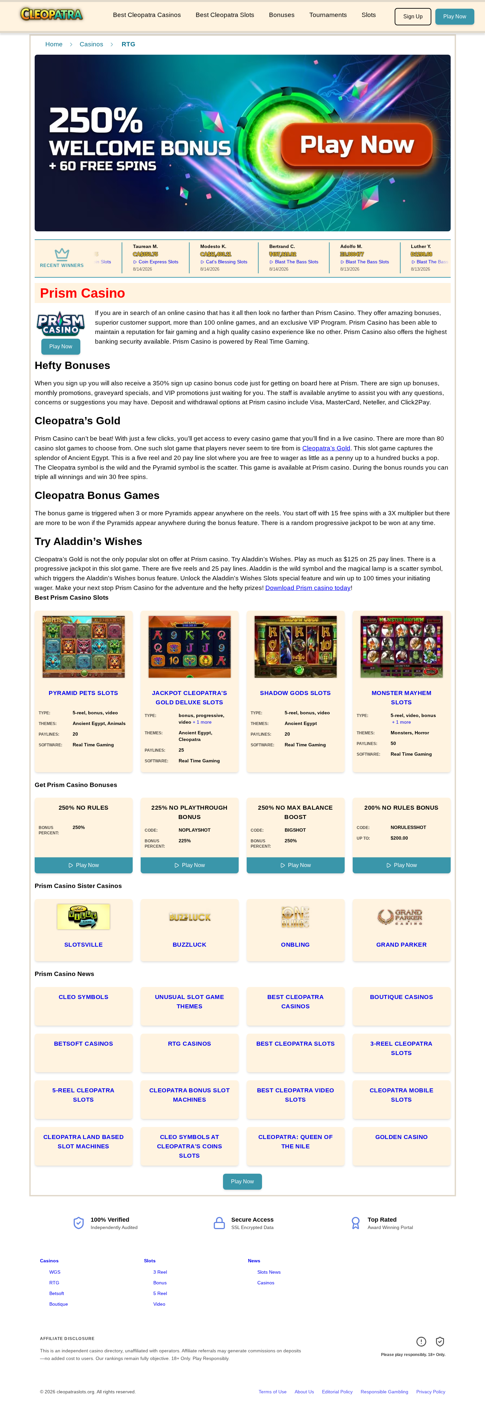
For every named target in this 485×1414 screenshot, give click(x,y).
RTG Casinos (189, 1043)
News (254, 1260)
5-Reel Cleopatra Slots (83, 1095)
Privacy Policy (430, 1391)
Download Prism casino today (308, 587)
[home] (55, 26)
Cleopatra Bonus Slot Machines (189, 1095)
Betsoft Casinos (83, 1043)
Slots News (269, 1272)
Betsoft (56, 1293)
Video (159, 1304)
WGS (54, 1272)
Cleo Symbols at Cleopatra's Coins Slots (189, 1146)
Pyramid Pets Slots (83, 693)
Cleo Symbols (83, 997)
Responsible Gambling (384, 1391)
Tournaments (328, 14)
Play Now (454, 16)
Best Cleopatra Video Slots (295, 1095)
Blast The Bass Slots (285, 261)
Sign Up (413, 16)
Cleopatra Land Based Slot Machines (83, 1142)
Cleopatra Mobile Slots (401, 1095)
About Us (304, 1391)
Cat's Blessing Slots (215, 261)
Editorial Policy (337, 1391)
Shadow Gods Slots (295, 693)
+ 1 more (202, 722)
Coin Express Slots (147, 261)
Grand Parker (401, 944)
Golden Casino (401, 1137)
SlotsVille (83, 944)
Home (54, 44)
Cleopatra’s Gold (326, 448)
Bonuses (282, 14)
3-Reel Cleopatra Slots (401, 1048)
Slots (369, 14)
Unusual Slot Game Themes (189, 1002)
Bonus (160, 1282)
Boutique (58, 1304)
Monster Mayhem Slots (401, 698)
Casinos (91, 44)
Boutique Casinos (401, 997)
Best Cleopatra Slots (225, 14)
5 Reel (160, 1293)
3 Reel (160, 1272)
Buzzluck (190, 944)
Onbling (295, 944)
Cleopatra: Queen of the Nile (295, 1142)
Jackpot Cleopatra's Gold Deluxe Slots (189, 698)
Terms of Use (273, 1391)
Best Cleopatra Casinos (147, 14)
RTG (54, 1282)
